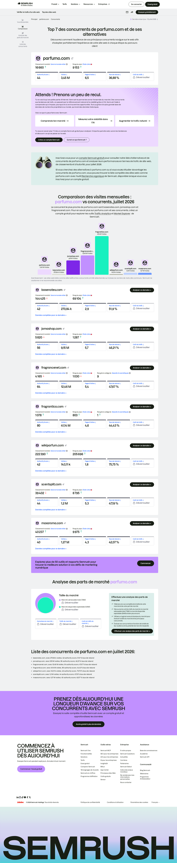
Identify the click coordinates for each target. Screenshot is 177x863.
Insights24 (104, 763)
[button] (127, 12)
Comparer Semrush (88, 767)
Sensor (103, 779)
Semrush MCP (105, 750)
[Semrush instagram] (20, 797)
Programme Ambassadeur (145, 778)
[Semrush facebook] (27, 797)
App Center (104, 770)
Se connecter (136, 4)
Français (155, 802)
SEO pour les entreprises (109, 754)
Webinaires (144, 773)
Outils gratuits (105, 776)
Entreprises (102, 4)
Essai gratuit (152, 4)
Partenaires (124, 763)
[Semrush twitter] (30, 797)
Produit (54, 4)
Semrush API (144, 757)
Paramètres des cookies (139, 802)
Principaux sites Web (108, 773)
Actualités (124, 757)
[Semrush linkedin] (17, 797)
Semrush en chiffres (88, 773)
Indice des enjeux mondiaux (126, 771)
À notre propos (125, 750)
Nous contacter (126, 782)
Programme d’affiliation (89, 776)
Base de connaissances (148, 750)
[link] (28, 12)
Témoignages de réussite (90, 770)
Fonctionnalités (86, 754)
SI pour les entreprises (108, 760)
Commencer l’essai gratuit (31, 769)
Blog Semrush (145, 770)
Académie (144, 754)
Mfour (102, 767)
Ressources (88, 4)
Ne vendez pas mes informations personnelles (127, 777)
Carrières (123, 760)
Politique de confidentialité (90, 802)
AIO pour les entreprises (109, 757)
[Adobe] (20, 802)
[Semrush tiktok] (22, 797)
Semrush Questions (127, 754)
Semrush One (86, 750)
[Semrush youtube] (25, 797)
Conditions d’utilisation (115, 802)
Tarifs (64, 4)
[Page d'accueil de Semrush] (25, 4)
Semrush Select (126, 767)
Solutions (74, 4)
